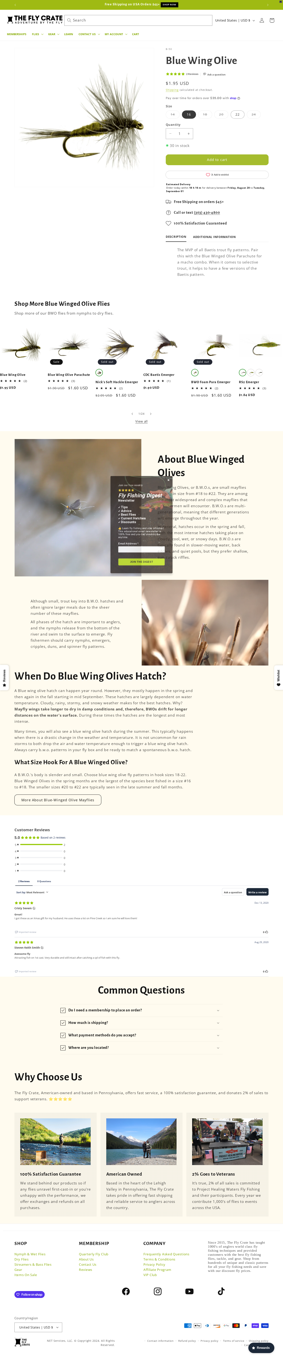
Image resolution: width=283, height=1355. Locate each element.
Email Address (125, 540)
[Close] (175, 461)
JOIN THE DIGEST (141, 562)
